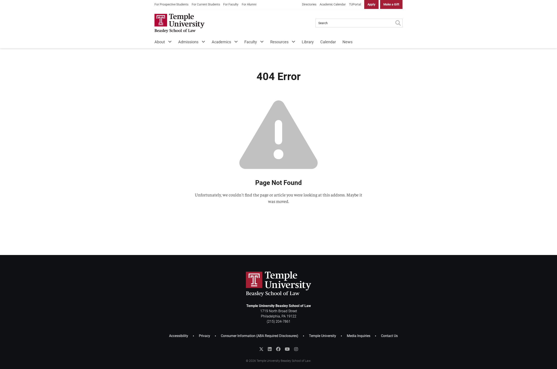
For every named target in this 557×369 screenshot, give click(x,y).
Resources (279, 42)
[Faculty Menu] (260, 42)
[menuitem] (171, 4)
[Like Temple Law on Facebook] (278, 349)
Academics (221, 42)
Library (308, 42)
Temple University (322, 336)
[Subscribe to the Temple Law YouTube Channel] (287, 349)
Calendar (328, 42)
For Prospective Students (171, 4)
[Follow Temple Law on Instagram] (296, 349)
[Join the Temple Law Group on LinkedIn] (270, 349)
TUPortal (355, 4)
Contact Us (389, 336)
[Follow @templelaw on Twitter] (261, 349)
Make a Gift (391, 4)
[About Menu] (168, 42)
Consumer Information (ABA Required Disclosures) (259, 336)
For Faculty (230, 4)
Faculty (250, 42)
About (159, 42)
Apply (371, 4)
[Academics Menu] (234, 42)
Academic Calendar (333, 4)
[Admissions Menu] (201, 42)
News (347, 42)
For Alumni (249, 4)
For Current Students (206, 4)
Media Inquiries (358, 336)
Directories (309, 4)
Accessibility (178, 336)
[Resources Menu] (292, 42)
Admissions (188, 42)
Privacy (204, 336)
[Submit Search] (398, 23)
